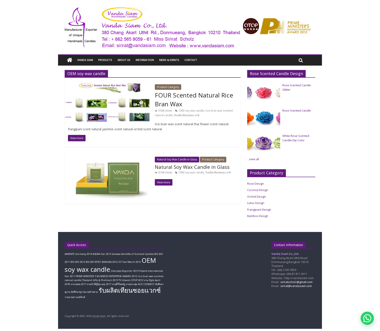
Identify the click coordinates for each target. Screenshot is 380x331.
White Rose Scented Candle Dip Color (295, 138)
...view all (253, 159)
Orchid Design (256, 197)
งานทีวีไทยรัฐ (118, 284)
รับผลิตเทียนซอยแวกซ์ (186, 115)
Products (105, 60)
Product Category (168, 87)
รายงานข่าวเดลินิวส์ (75, 297)
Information (145, 60)
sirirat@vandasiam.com (296, 286)
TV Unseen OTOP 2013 (131, 280)
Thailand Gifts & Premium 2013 (100, 280)
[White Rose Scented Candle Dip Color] (263, 144)
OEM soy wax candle (191, 110)
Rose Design (255, 184)
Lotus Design (255, 203)
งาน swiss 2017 (78, 284)
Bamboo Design (257, 216)
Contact (191, 60)
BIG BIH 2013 (78, 261)
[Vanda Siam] (70, 60)
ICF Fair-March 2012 (129, 261)
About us (123, 60)
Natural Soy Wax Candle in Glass (177, 159)
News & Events (169, 60)
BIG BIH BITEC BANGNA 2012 (102, 261)
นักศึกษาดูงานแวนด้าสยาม (84, 291)
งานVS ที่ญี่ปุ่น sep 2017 (99, 284)
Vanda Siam (85, 60)
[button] (367, 318)
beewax (116, 254)
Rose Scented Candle (296, 110)
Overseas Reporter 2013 (125, 270)
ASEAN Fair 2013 (102, 254)
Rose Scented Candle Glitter (296, 87)
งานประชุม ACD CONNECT (140, 284)
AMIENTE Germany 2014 (78, 254)
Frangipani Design (259, 209)
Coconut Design (257, 190)
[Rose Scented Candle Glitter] (263, 93)
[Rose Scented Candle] (263, 118)
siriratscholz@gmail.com (296, 282)
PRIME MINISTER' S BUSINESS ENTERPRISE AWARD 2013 (106, 276)
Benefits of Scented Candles (137, 254)
